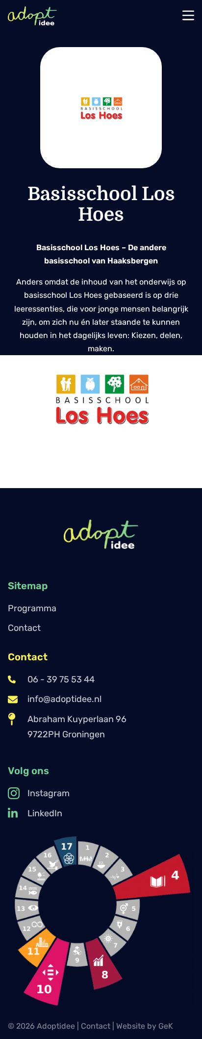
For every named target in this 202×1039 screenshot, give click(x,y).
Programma (32, 608)
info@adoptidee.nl (64, 699)
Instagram (48, 793)
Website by (144, 1026)
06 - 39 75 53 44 (61, 679)
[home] (32, 16)
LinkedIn (44, 813)
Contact (24, 628)
